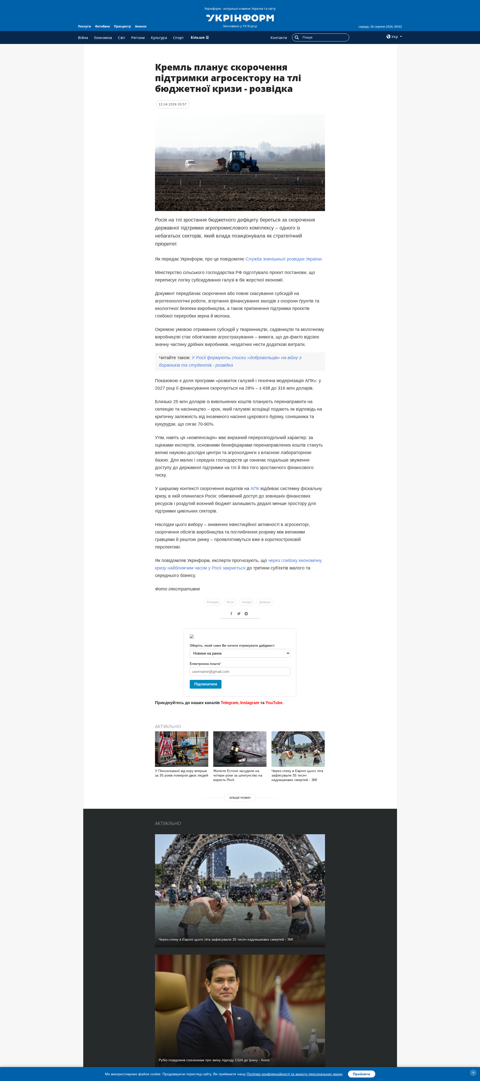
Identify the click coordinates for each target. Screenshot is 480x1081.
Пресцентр (122, 26)
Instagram (249, 703)
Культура (159, 37)
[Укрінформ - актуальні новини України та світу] (240, 17)
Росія (230, 602)
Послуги (84, 26)
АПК (254, 488)
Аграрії (247, 602)
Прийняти (361, 1074)
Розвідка (213, 602)
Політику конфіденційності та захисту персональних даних (294, 1074)
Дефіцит (265, 602)
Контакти (278, 37)
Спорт (178, 37)
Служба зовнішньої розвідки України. (283, 259)
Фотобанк (102, 26)
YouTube (274, 703)
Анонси (140, 26)
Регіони (138, 37)
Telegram (229, 703)
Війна (83, 37)
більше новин (240, 797)
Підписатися (205, 684)
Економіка (103, 37)
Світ (121, 37)
